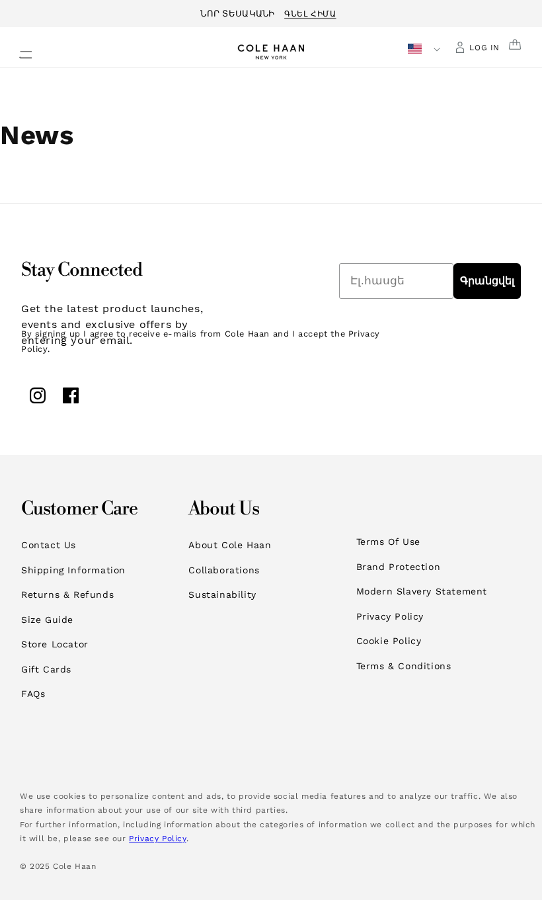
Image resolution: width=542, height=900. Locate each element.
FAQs (33, 693)
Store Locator (55, 644)
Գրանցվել (487, 280)
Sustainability (222, 594)
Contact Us (48, 545)
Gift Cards (46, 669)
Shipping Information (73, 570)
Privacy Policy (390, 616)
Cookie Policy (389, 640)
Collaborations (223, 570)
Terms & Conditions (403, 666)
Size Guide (47, 619)
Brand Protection (398, 566)
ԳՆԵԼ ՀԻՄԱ (310, 12)
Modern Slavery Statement (421, 591)
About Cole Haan (229, 545)
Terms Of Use (388, 541)
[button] (17, 51)
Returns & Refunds (67, 594)
